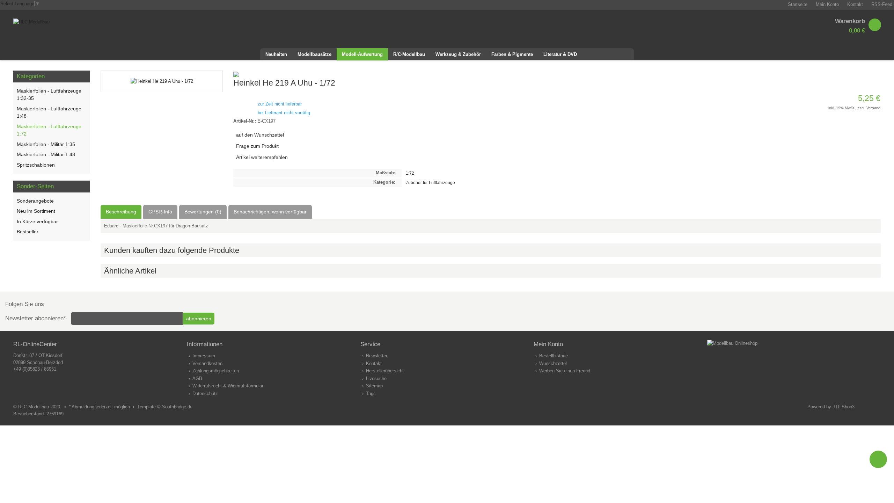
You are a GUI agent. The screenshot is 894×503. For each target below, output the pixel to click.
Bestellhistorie (553, 355)
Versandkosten (207, 363)
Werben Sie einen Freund (564, 370)
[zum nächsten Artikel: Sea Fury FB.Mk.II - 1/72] (875, 74)
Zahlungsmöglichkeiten (215, 370)
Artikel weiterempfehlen (262, 157)
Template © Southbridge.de (164, 406)
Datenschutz (205, 393)
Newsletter (376, 355)
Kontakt (374, 363)
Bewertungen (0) (202, 211)
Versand (873, 108)
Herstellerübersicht (385, 370)
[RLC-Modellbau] (31, 21)
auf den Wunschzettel (260, 135)
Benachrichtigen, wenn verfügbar (270, 211)
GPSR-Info (160, 211)
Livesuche (376, 378)
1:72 (410, 173)
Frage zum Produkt (257, 146)
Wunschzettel (553, 363)
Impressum (203, 355)
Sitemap (374, 385)
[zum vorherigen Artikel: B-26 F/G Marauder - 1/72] (866, 74)
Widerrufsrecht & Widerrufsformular (227, 385)
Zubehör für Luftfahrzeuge (430, 182)
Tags (371, 393)
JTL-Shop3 (844, 406)
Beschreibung (121, 211)
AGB (197, 378)
